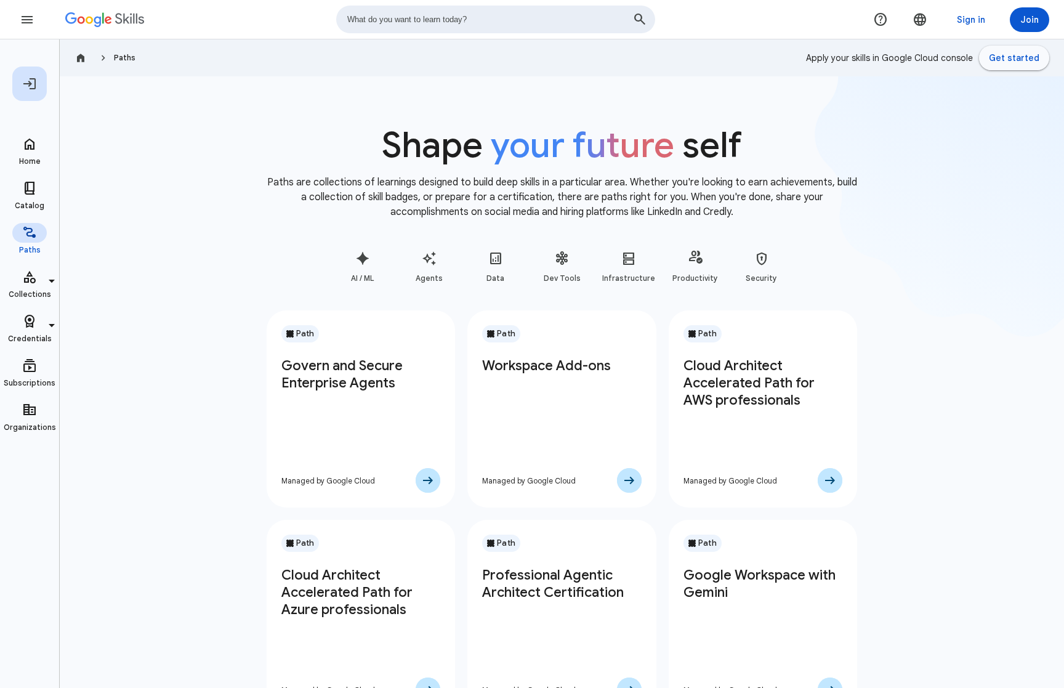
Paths (124, 57)
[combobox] (495, 19)
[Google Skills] (104, 19)
